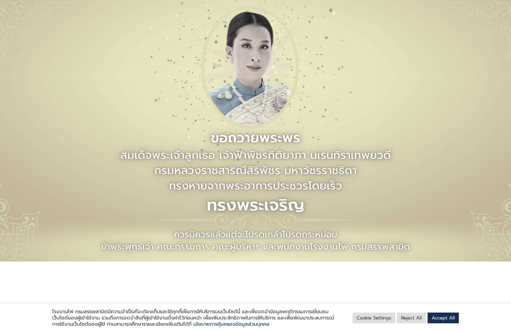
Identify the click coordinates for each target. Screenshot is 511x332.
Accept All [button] (443, 318)
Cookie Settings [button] (374, 318)
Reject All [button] (411, 318)
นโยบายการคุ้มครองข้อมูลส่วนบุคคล (231, 324)
